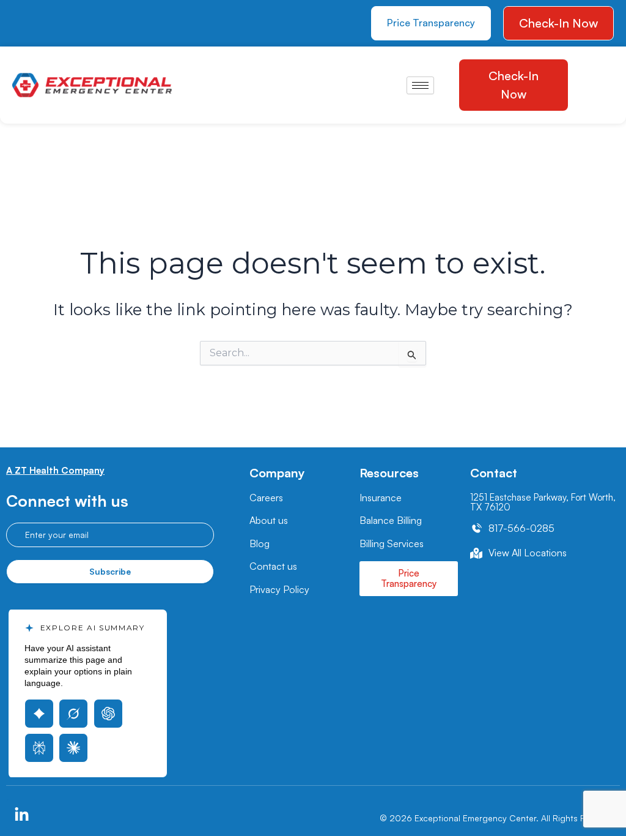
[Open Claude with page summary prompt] (73, 748)
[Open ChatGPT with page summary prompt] (108, 713)
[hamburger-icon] (420, 85)
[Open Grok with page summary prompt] (73, 713)
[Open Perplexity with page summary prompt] (39, 748)
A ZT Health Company (55, 470)
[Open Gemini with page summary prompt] (39, 713)
